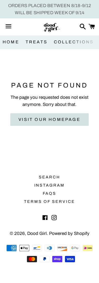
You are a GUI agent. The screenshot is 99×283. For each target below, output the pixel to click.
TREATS (37, 42)
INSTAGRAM (49, 185)
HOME (11, 42)
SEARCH (49, 177)
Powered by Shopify (69, 233)
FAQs (49, 193)
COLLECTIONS (74, 42)
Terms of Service (49, 201)
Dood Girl (37, 233)
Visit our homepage (49, 119)
